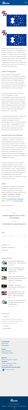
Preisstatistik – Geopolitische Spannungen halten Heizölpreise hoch (16, 286)
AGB (14, 408)
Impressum (4, 406)
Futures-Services (19, 201)
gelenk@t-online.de (8, 353)
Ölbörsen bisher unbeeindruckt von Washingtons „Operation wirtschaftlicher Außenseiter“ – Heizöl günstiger (17, 278)
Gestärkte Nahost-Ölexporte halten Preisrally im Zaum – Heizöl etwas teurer (17, 262)
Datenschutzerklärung (12, 406)
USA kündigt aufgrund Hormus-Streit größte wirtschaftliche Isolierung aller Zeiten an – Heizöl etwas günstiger (16, 293)
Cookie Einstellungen (22, 406)
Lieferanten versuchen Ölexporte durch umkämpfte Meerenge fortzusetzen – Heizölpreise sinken (17, 302)
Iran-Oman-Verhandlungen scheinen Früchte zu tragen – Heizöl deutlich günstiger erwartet (16, 269)
